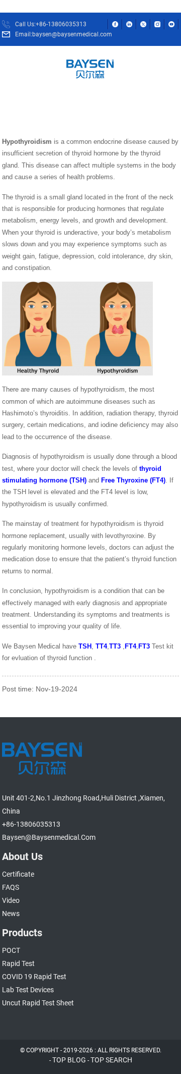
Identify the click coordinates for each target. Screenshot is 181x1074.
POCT (11, 950)
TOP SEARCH (111, 1060)
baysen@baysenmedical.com (49, 837)
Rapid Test (18, 963)
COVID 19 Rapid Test (34, 977)
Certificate (18, 874)
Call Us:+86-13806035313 (50, 24)
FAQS (10, 887)
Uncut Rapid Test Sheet (38, 1003)
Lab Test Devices (28, 990)
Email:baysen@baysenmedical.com (63, 34)
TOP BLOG (69, 1060)
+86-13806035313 (31, 824)
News (11, 913)
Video (11, 900)
